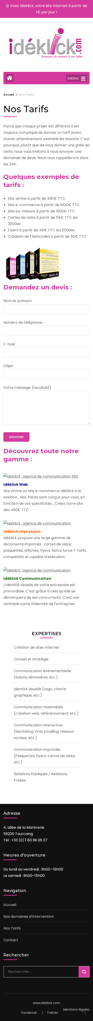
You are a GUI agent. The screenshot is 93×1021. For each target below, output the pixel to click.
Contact (10, 940)
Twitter (52, 1012)
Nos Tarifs (12, 928)
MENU (73, 78)
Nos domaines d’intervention (28, 916)
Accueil (9, 904)
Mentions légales (76, 1009)
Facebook (29, 1012)
